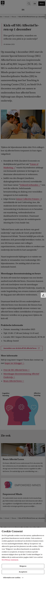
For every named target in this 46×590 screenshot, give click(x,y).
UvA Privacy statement (10, 560)
